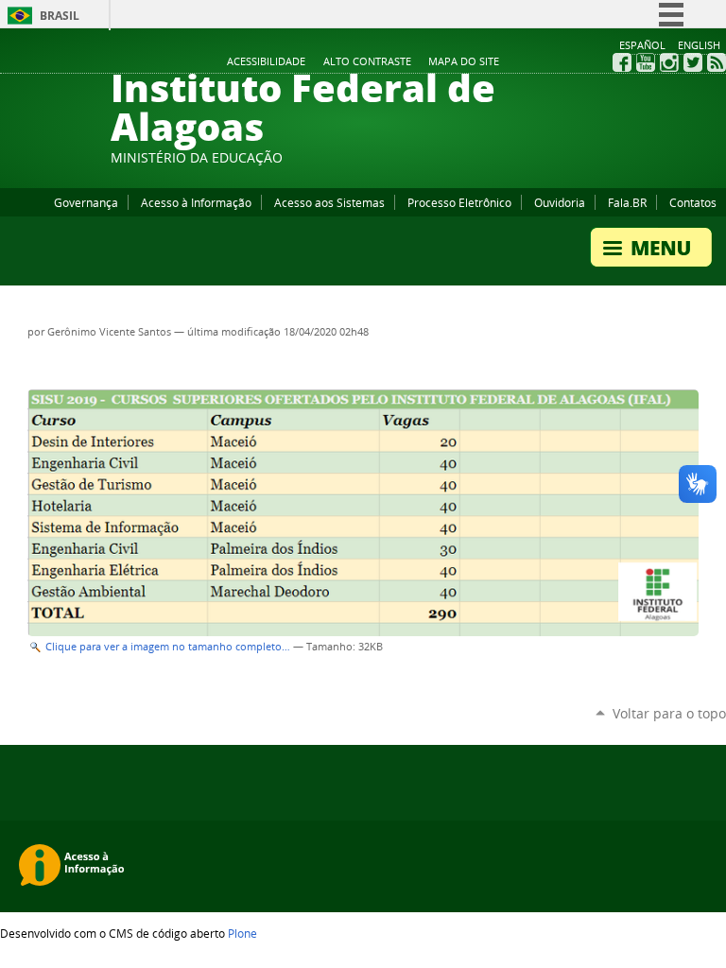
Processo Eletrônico (459, 202)
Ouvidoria (559, 202)
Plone (242, 933)
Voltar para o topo (669, 713)
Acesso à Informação (196, 202)
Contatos (693, 202)
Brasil (59, 16)
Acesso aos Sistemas (329, 202)
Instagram (669, 62)
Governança (86, 202)
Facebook (622, 62)
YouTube (645, 62)
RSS (716, 62)
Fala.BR (627, 202)
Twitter (692, 62)
